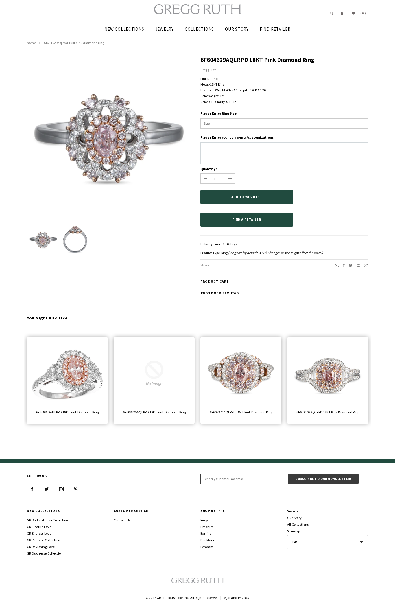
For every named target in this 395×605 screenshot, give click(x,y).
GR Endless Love (39, 533)
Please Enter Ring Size (218, 113)
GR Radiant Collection (43, 540)
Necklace (207, 540)
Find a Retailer (246, 219)
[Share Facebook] (344, 265)
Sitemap (293, 531)
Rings (204, 520)
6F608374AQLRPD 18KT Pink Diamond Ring (241, 412)
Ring (224, 253)
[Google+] (366, 265)
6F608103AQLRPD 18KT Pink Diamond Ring (327, 412)
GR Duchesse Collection (45, 553)
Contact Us (122, 520)
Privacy (244, 597)
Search (292, 511)
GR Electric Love (39, 527)
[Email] (337, 265)
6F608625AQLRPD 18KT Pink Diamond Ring (154, 412)
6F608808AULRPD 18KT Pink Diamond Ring (67, 412)
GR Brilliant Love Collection (47, 520)
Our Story (294, 518)
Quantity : (208, 169)
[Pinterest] (358, 265)
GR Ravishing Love (41, 547)
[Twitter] (351, 265)
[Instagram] (61, 489)
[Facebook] (32, 489)
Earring (206, 533)
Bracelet (206, 527)
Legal (226, 597)
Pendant (207, 547)
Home (31, 43)
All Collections (298, 524)
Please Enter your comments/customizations (237, 137)
